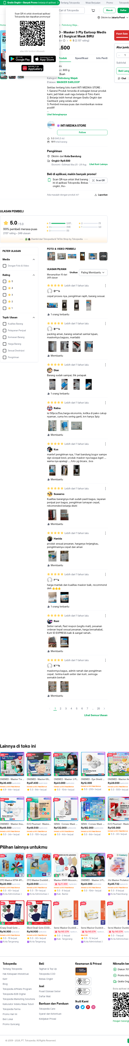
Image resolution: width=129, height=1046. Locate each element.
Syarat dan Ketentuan (50, 1013)
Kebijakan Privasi (47, 1018)
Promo (109, 3)
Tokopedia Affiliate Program (17, 989)
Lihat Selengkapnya (57, 114)
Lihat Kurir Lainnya (98, 164)
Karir (5, 979)
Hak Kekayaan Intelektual (16, 974)
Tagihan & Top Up (48, 969)
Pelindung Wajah (70, 25)
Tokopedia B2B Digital (14, 994)
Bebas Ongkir (46, 979)
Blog (5, 984)
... (93, 708)
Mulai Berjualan (93, 3)
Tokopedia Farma (11, 1009)
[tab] (81, 58)
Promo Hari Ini (10, 1014)
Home (3, 25)
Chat (123, 78)
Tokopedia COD (47, 974)
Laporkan (103, 195)
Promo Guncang (11, 1024)
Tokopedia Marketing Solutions (19, 999)
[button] (113, 17)
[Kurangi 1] (119, 55)
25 (98, 708)
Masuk (109, 10)
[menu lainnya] (105, 286)
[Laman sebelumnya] (50, 709)
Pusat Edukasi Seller (50, 991)
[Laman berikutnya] (104, 709)
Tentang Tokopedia (70, 3)
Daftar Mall (45, 996)
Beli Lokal (8, 1019)
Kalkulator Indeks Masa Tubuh (18, 1004)
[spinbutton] (125, 55)
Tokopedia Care (47, 1008)
